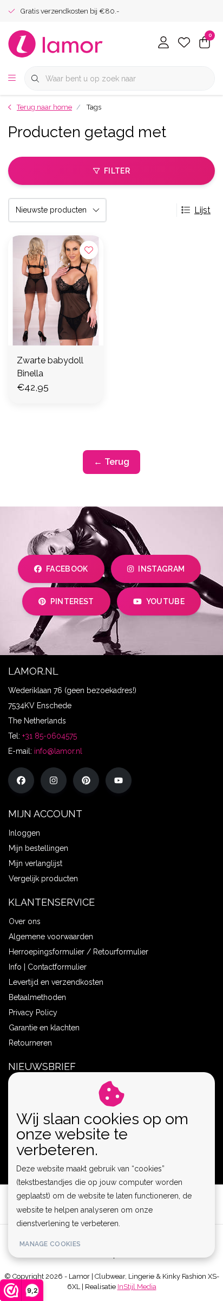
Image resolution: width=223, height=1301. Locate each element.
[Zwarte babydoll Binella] (55, 290)
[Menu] (12, 78)
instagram (161, 569)
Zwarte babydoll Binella (50, 367)
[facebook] (21, 780)
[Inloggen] (163, 43)
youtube (165, 601)
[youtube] (119, 780)
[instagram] (54, 780)
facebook (67, 569)
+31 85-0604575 (49, 736)
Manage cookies (50, 1244)
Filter (117, 170)
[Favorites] (184, 43)
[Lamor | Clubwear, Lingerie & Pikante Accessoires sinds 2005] (55, 43)
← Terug (111, 462)
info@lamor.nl (58, 751)
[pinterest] (86, 780)
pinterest (72, 601)
